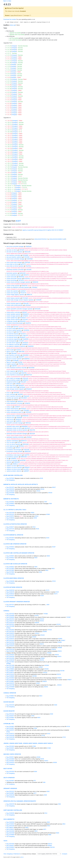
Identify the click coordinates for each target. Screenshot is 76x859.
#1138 (43, 735)
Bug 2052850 (10, 629)
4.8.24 (8, 96)
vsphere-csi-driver (11, 465)
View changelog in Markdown (11, 854)
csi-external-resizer (11, 337)
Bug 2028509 (10, 813)
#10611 (38, 683)
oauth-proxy (9, 419)
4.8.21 (8, 101)
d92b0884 (25, 355)
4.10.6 (8, 172)
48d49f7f (21, 357)
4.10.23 (9, 143)
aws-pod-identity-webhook (14, 257)
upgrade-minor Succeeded (16, 34)
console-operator (9, 693)
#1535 (54, 581)
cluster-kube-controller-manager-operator (18, 553)
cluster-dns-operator (12, 291)
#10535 (59, 685)
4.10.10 (9, 165)
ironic (8, 366)
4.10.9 (8, 167)
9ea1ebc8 (18, 419)
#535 (37, 529)
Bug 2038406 (10, 581)
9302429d (25, 444)
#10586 (8, 663)
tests (5, 840)
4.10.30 (9, 131)
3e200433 (23, 317)
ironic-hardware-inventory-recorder (16, 367)
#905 (48, 822)
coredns (8, 326)
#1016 (35, 518)
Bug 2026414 (10, 638)
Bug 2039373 (10, 733)
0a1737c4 (23, 333)
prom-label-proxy (11, 446)
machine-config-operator (12, 754)
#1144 (8, 732)
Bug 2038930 (10, 518)
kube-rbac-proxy (11, 385)
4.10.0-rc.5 (10, 191)
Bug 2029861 (10, 681)
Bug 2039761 (10, 516)
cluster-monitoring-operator (13, 578)
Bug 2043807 (10, 726)
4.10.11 (9, 163)
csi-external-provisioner (13, 335)
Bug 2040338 (10, 737)
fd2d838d (26, 330)
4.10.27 (9, 135)
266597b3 (20, 401)
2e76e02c (25, 316)
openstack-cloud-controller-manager (16, 433)
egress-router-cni (11, 351)
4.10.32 (9, 128)
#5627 (54, 487)
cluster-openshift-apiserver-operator (16, 601)
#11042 (8, 628)
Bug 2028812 (10, 829)
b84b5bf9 (23, 321)
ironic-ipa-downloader (12, 373)
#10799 (62, 670)
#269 (45, 795)
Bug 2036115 (10, 672)
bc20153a (27, 278)
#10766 (34, 676)
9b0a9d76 (26, 314)
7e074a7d (21, 280)
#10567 (41, 667)
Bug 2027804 (10, 662)
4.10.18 (9, 152)
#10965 (60, 642)
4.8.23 (8, 98)
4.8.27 (8, 90)
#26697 (50, 845)
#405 (35, 566)
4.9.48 (8, 198)
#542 (34, 527)
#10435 (42, 635)
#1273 (55, 594)
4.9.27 (8, 209)
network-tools (10, 417)
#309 (51, 714)
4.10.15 (9, 156)
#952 (63, 824)
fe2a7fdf (19, 442)
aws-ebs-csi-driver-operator (14, 251)
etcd (7, 353)
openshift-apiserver (10, 788)
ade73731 (23, 264)
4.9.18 (8, 51)
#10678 (37, 622)
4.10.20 (9, 148)
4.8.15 (8, 112)
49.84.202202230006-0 (56, 239)
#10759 (42, 660)
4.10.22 (9, 144)
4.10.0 (8, 183)
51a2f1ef (18, 350)
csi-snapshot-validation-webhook (15, 346)
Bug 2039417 (10, 527)
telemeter (9, 462)
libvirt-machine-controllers (13, 396)
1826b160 (35, 282)
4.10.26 (9, 137)
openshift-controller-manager (14, 423)
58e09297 (21, 385)
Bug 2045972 (10, 730)
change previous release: (29, 854)
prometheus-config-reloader (14, 451)
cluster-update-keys (12, 317)
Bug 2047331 (10, 604)
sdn (7, 458)
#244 (47, 537)
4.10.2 (8, 180)
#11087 (69, 617)
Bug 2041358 (10, 843)
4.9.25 (8, 213)
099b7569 (21, 351)
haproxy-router (10, 362)
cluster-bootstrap (11, 280)
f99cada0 (14, 353)
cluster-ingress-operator (13, 298)
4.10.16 (9, 154)
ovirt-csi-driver (10, 442)
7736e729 (25, 335)
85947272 (24, 440)
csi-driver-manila (11, 328)
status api (13, 25)
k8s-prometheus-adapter (13, 380)
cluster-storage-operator (13, 316)
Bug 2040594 (10, 822)
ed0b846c (19, 417)
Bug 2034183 (10, 678)
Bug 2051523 (10, 624)
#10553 (37, 633)
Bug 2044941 (10, 748)
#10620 (44, 681)
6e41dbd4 (22, 387)
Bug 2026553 (10, 633)
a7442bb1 (29, 437)
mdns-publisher (10, 401)
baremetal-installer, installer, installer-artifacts (20, 484)
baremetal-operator (12, 273)
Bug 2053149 (10, 512)
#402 (46, 570)
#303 (38, 717)
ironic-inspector (10, 371)
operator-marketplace (12, 440)
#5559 (50, 492)
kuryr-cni (8, 392)
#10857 (63, 640)
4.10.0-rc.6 (10, 189)
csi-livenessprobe (11, 341)
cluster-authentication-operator (15, 524)
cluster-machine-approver (13, 303)
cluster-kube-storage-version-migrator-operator (20, 300)
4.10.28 (9, 133)
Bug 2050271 (10, 621)
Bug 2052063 (10, 746)
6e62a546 (23, 273)
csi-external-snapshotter (13, 339)
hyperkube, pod (8, 723)
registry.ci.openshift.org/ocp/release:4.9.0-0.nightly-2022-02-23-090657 (42, 230)
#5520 (38, 491)
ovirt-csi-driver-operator (13, 444)
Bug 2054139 (10, 825)
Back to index (7, 1)
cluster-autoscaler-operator (14, 278)
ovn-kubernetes (8, 819)
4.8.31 (8, 83)
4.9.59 (8, 193)
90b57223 (29, 374)
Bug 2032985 (10, 759)
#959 (26, 827)
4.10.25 (9, 139)
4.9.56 (8, 195)
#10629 (54, 649)
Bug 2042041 (10, 645)
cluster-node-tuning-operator (14, 305)
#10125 (42, 619)
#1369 (49, 748)
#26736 (52, 847)
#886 (49, 834)
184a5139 (24, 285)
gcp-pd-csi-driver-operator (14, 358)
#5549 (42, 489)
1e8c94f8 (16, 392)
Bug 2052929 (10, 771)
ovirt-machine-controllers (12, 810)
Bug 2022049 (10, 833)
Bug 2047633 (10, 642)
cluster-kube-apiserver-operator (14, 544)
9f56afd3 (27, 467)
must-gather (7, 768)
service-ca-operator (12, 460)
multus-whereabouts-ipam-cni (14, 412)
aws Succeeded (13, 38)
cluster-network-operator (12, 587)
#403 (53, 568)
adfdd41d (25, 380)
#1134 (68, 726)
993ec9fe (26, 303)
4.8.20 (8, 103)
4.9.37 (8, 204)
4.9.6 (8, 70)
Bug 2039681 (10, 696)
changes (14, 46)
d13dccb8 (25, 378)
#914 (36, 831)
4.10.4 (8, 176)
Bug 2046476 (10, 592)
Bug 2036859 (10, 676)
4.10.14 (9, 157)
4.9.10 (8, 62)
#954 (48, 825)
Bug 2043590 (10, 492)
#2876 (42, 759)
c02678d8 (30, 259)
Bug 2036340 (10, 660)
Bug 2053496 (10, 626)
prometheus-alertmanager (13, 449)
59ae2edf (26, 396)
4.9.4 (8, 73)
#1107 (48, 733)
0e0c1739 (19, 332)
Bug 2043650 (10, 501)
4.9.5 (8, 72)
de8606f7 (26, 471)
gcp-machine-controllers (13, 355)
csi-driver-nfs (10, 332)
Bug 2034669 (10, 834)
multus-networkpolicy (12, 408)
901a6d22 (29, 389)
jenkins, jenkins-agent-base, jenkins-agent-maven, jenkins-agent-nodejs (28, 743)
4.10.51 (9, 124)
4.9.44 (8, 202)
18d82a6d (28, 246)
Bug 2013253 (10, 674)
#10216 (59, 674)
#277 (35, 793)
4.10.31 (9, 130)
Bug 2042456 (10, 658)
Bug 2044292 (10, 651)
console (6, 610)
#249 (41, 478)
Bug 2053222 (10, 514)
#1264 (42, 595)
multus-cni (9, 407)
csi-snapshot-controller (13, 344)
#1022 (36, 516)
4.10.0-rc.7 (10, 187)
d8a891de (27, 358)
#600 (48, 556)
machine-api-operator (12, 398)
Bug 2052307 (10, 487)
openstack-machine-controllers (15, 437)
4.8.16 (8, 111)
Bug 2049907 (10, 556)
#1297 (54, 547)
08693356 (28, 451)
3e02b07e (25, 342)
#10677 (69, 679)
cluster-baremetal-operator (13, 535)
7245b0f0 (38, 300)
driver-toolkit (10, 350)
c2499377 (17, 407)
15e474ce (28, 266)
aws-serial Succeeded (15, 40)
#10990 (45, 631)
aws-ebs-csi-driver (11, 250)
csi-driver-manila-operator (13, 330)
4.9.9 (8, 64)
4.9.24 (8, 215)
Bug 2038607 (10, 670)
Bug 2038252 (10, 594)
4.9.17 (8, 53)
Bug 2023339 (10, 637)
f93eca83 (23, 382)
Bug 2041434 (10, 640)
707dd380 (26, 410)
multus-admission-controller (14, 403)
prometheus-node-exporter (14, 455)
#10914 (57, 654)
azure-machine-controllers (13, 475)
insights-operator (11, 364)
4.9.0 (8, 77)
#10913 (59, 656)
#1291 (57, 592)
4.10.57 (9, 122)
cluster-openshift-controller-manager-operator (19, 309)
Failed (19, 57)
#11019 (42, 621)
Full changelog (10, 480)
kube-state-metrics (11, 387)
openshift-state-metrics (13, 426)
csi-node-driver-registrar (13, 342)
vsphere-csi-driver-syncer (13, 469)
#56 (44, 782)
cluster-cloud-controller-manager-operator (18, 282)
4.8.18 (8, 107)
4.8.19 (8, 105)
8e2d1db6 (31, 367)
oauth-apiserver (9, 777)
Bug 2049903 (10, 503)
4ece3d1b (21, 465)
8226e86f (25, 255)
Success (20, 46)
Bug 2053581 (10, 537)
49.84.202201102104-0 (40, 239)
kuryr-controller (10, 394)
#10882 (42, 658)
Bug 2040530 (10, 590)
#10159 (59, 624)
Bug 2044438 (10, 735)
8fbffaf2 (24, 312)
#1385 (34, 746)
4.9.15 (8, 55)
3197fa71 (17, 448)
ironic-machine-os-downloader (15, 374)
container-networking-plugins (14, 323)
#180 (59, 804)
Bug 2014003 (10, 824)
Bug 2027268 (10, 667)
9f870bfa (21, 446)
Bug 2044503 (10, 762)
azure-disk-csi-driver (12, 264)
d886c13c (29, 294)
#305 (32, 715)
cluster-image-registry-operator (15, 294)
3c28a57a (27, 403)
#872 (44, 829)
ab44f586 (23, 460)
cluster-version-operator (13, 319)
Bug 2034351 (10, 595)
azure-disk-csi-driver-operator (15, 266)
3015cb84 (37, 309)
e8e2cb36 (27, 251)
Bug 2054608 (10, 615)
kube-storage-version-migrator (15, 389)
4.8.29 (8, 86)
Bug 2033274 (10, 622)
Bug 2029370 (10, 683)
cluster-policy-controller (13, 312)
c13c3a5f (21, 341)
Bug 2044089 (10, 686)
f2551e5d (25, 319)
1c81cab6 (28, 269)
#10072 (42, 644)
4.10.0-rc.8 (10, 185)
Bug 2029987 (10, 717)
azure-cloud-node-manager (14, 262)
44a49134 (28, 323)
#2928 (55, 762)
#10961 (60, 638)
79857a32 (28, 423)
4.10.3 (8, 178)
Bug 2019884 (10, 669)
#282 (48, 791)
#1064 (32, 512)
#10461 (34, 637)
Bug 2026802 (10, 847)
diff (65, 239)
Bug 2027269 (10, 665)
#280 (55, 705)
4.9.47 (8, 200)
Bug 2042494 (10, 831)
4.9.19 (8, 49)
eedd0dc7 (23, 291)
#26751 (50, 843)
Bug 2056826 (10, 617)
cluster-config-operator (13, 285)
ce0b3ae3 (28, 305)
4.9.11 (8, 60)
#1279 (47, 590)
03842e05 (17, 462)
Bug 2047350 (10, 631)
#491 (48, 604)
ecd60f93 (18, 383)
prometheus (9, 448)
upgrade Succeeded (15, 32)
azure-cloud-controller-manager (15, 259)
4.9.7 (8, 68)
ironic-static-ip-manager (13, 378)
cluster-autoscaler (11, 276)
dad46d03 (22, 337)
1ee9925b (18, 421)
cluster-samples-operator (13, 314)
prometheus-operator (12, 456)
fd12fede (23, 408)
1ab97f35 (26, 455)
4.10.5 (8, 174)
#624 (40, 696)
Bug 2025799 (10, 685)
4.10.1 (8, 182)
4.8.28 (8, 88)
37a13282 (27, 257)
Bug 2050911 (10, 757)
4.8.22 (8, 99)
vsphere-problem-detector (13, 471)
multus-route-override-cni (13, 410)
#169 (50, 503)
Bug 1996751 (10, 827)
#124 (45, 813)
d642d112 (26, 275)
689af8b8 (25, 426)
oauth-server (10, 421)
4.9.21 (8, 47)
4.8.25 (8, 94)
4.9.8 (8, 66)
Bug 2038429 (10, 491)
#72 (35, 780)
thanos (8, 464)
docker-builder (8, 702)
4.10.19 (9, 150)
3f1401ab (21, 364)
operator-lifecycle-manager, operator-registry (19, 801)
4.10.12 (9, 161)
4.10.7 (8, 170)
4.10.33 (9, 126)
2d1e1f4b (19, 362)
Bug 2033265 (10, 679)
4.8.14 (8, 114)
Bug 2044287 (10, 654)
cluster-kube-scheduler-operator (15, 563)
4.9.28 (8, 208)
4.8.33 (8, 79)
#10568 (47, 665)
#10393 (46, 669)
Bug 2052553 (10, 619)
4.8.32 (8, 81)
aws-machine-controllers (13, 255)
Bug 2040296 (10, 644)
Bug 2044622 (10, 547)
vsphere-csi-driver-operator (14, 467)
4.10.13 (9, 159)
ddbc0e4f (21, 328)
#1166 (35, 728)
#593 (35, 557)
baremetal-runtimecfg (11, 499)
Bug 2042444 (10, 705)
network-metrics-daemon (13, 415)
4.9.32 (8, 206)
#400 (40, 572)
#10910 (46, 686)
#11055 (37, 615)
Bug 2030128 (10, 649)
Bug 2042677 (10, 715)
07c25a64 (25, 298)
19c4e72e (23, 292)
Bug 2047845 (10, 478)
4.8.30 (8, 85)
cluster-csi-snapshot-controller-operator (17, 287)
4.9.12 (8, 59)
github (22, 857)
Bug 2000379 (10, 804)
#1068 (48, 514)
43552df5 (28, 412)
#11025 (50, 629)
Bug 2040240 (10, 795)
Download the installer (9, 19)
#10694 (59, 678)
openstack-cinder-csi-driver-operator (16, 430)
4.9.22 (8, 46)
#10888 (49, 653)
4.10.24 (9, 141)
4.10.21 (9, 146)
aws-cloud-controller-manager (15, 246)
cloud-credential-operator (13, 275)
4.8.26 (8, 92)
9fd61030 (25, 415)
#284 (35, 771)
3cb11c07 (15, 326)
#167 (45, 501)
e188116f (14, 366)
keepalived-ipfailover (12, 382)
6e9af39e (24, 373)
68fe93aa (21, 276)
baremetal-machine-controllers (15, 269)
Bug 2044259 (10, 656)
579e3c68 (26, 449)
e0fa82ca (15, 464)
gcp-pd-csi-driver (11, 357)
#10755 (45, 672)
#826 (57, 833)
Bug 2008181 (10, 845)
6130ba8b (16, 360)
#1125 (64, 737)
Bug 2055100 (10, 613)
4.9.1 (8, 75)
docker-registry (9, 711)
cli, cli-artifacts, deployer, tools (14, 509)
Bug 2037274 (10, 529)
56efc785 (32, 430)
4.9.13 (8, 57)
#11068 (46, 613)
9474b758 (20, 371)
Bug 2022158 (10, 635)
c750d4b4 (34, 287)
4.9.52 (8, 196)
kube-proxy (9, 383)
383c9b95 (24, 398)
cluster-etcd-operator (12, 292)
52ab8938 (25, 339)
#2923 (46, 760)
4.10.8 (8, 169)
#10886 (60, 647)
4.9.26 (8, 211)
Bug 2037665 (10, 568)
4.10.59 (9, 120)
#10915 (60, 651)
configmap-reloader (12, 321)
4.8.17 (8, 109)
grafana (8, 360)
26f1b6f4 (21, 250)
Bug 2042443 (10, 489)
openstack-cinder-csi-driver (14, 428)
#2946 (38, 757)
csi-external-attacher (12, 333)
